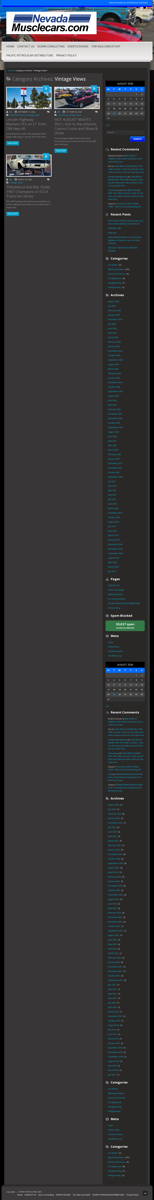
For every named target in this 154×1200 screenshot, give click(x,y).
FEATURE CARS (114, 228)
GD (10, 112)
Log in (110, 642)
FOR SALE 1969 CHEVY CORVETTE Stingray (122, 249)
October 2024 (114, 355)
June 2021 (112, 485)
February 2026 (114, 310)
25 (114, 113)
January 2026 (114, 315)
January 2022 (114, 458)
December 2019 (115, 512)
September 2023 (115, 391)
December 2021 (115, 463)
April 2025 (112, 333)
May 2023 (112, 404)
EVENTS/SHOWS (78, 46)
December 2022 (115, 413)
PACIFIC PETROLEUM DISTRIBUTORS (29, 55)
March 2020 (113, 508)
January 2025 (114, 346)
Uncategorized (114, 278)
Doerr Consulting (51, 46)
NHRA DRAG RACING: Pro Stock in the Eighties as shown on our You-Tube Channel (124, 240)
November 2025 (115, 319)
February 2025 (114, 342)
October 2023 (114, 387)
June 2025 (112, 328)
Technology (113, 190)
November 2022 (115, 418)
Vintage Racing (114, 282)
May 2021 (112, 490)
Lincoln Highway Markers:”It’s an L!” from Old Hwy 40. (26, 124)
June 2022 (112, 436)
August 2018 (113, 557)
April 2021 (112, 494)
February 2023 (114, 409)
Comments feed (115, 651)
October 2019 (114, 517)
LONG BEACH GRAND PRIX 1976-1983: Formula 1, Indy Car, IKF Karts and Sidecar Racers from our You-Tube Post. (126, 169)
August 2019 (113, 521)
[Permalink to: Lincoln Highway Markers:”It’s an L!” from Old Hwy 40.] (28, 98)
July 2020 (112, 499)
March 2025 (113, 337)
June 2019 (112, 530)
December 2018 (115, 544)
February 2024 (114, 373)
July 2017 (112, 571)
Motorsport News (18, 115)
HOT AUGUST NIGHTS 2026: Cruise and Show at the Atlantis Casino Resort (125, 222)
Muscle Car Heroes (116, 273)
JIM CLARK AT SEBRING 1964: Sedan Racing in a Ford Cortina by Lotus (125, 158)
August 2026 (113, 301)
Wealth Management (117, 176)
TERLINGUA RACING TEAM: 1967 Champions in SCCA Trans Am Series (28, 192)
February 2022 (114, 454)
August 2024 (113, 364)
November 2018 (115, 548)
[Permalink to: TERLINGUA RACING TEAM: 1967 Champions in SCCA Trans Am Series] (28, 165)
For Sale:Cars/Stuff (105, 46)
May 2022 (112, 440)
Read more (12, 143)
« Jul (107, 125)
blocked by (128, 626)
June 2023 (112, 400)
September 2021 (115, 476)
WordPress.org (115, 655)
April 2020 (112, 503)
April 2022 (112, 445)
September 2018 (115, 553)
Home (10, 46)
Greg (110, 774)
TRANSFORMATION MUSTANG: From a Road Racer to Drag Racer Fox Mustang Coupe (125, 777)
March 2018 (113, 566)
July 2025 (112, 324)
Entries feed (113, 646)
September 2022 (115, 427)
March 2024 (113, 369)
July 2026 (112, 306)
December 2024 (115, 351)
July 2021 (112, 481)
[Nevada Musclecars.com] (51, 22)
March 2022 (113, 449)
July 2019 (112, 526)
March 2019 (113, 535)
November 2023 (115, 382)
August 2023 (113, 396)
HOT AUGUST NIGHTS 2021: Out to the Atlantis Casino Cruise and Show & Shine (76, 126)
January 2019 (114, 539)
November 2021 (115, 467)
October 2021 (114, 472)
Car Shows (63, 115)
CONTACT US (25, 46)
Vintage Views (33, 115)
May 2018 (112, 562)
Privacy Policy (66, 55)
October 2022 (114, 422)
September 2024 (115, 360)
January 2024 (114, 378)
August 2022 (113, 431)
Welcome (112, 232)
